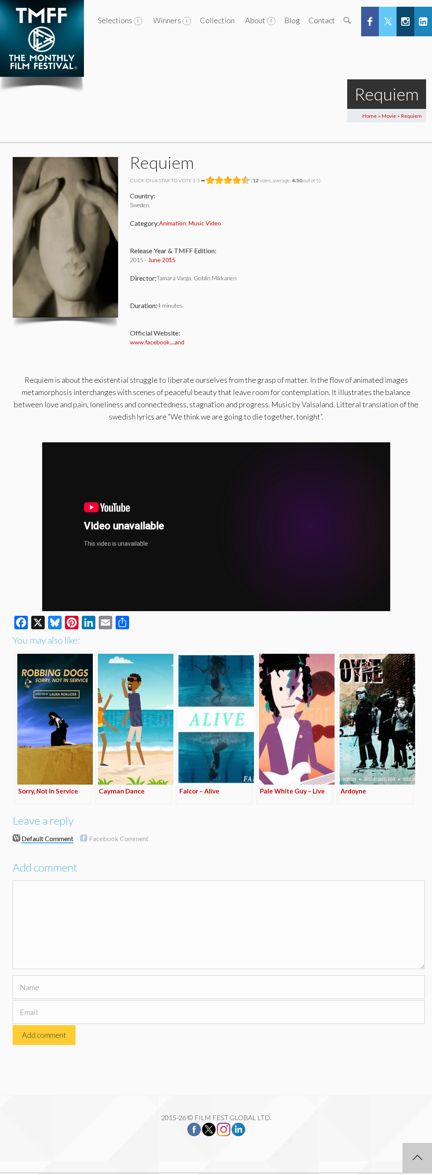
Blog (292, 20)
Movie (389, 116)
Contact (321, 20)
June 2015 (162, 259)
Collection (217, 20)
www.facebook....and (157, 342)
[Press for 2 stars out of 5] (219, 180)
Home (369, 116)
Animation (172, 223)
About (255, 20)
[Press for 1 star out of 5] (210, 180)
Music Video (205, 223)
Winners (167, 20)
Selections (115, 20)
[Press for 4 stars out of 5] (236, 180)
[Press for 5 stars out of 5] (245, 180)
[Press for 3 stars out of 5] (228, 180)
